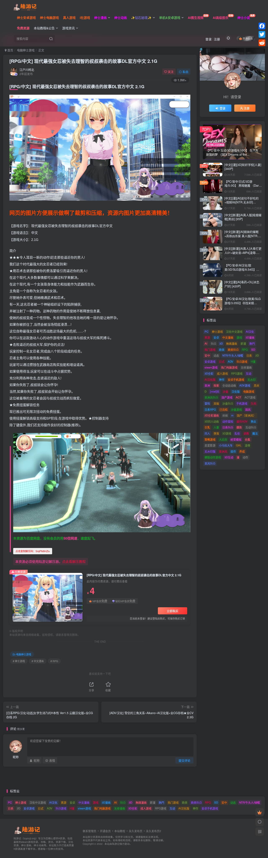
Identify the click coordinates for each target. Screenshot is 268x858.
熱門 (252, 343)
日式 (221, 361)
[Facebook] (262, 26)
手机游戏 (241, 403)
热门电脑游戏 (229, 367)
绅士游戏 (217, 331)
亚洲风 (223, 451)
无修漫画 (246, 367)
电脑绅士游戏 (26, 50)
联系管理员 (89, 831)
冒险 (207, 403)
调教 (246, 433)
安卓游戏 (210, 361)
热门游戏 (210, 349)
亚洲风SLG (211, 397)
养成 (242, 451)
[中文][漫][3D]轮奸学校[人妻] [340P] (242, 167)
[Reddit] (262, 43)
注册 (217, 39)
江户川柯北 (26, 69)
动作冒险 (227, 421)
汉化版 (236, 391)
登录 (208, 39)
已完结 (223, 409)
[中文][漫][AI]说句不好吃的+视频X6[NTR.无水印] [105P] (241, 202)
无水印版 (210, 451)
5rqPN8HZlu (32, 551)
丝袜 (225, 415)
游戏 (239, 337)
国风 (248, 409)
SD (253, 349)
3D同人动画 (212, 421)
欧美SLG (233, 349)
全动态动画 (229, 385)
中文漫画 (227, 337)
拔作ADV (242, 421)
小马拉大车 (226, 445)
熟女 (253, 421)
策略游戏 (210, 439)
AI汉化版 (210, 379)
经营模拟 (236, 439)
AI (206, 343)
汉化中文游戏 (234, 331)
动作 (245, 457)
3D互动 (228, 457)
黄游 (207, 337)
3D (221, 343)
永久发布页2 (153, 831)
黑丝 (256, 385)
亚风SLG (210, 463)
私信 (185, 72)
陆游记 (116, 843)
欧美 (221, 349)
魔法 (255, 433)
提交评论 (184, 760)
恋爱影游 (210, 445)
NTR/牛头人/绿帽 (232, 355)
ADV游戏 (244, 385)
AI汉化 (250, 331)
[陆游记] (25, 6)
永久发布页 (135, 831)
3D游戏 (226, 433)
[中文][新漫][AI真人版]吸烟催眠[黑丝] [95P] (243, 217)
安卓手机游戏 (236, 379)
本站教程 (119, 831)
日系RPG (210, 409)
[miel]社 (214, 391)
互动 (248, 373)
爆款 (239, 427)
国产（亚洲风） (246, 415)
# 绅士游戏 (19, 661)
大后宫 (223, 439)
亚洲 (207, 385)
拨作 (233, 451)
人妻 (216, 427)
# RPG (54, 661)
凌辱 (247, 445)
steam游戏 (211, 367)
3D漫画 (250, 337)
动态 (216, 355)
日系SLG (227, 427)
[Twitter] (262, 34)
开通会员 (248, 38)
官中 (207, 355)
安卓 (216, 337)
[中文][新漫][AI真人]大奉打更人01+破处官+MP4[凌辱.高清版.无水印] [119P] (243, 252)
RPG (245, 349)
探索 (216, 385)
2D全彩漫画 (212, 415)
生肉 (253, 403)
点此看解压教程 (74, 561)
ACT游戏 (250, 397)
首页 (9, 50)
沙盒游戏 (236, 409)
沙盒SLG (227, 403)
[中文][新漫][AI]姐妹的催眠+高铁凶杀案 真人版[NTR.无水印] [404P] (242, 236)
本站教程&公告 (44, 28)
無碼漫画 (231, 343)
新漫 (243, 343)
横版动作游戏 (213, 457)
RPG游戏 (236, 373)
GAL (238, 445)
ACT (238, 397)
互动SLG (250, 427)
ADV (230, 361)
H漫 (253, 361)
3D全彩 (209, 373)
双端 (216, 403)
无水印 (251, 379)
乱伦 (237, 433)
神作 (221, 379)
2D (257, 355)
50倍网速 (70, 538)
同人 (207, 433)
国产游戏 (227, 397)
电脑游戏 (248, 391)
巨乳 (207, 427)
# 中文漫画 (38, 661)
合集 (247, 439)
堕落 (216, 433)
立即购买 (172, 611)
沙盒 (225, 391)
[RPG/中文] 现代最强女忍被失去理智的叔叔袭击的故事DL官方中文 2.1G (83, 61)
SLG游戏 (242, 361)
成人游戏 (222, 373)
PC (206, 331)
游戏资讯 (68, 28)
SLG (213, 343)
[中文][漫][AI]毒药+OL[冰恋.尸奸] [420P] (242, 284)
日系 (249, 355)
